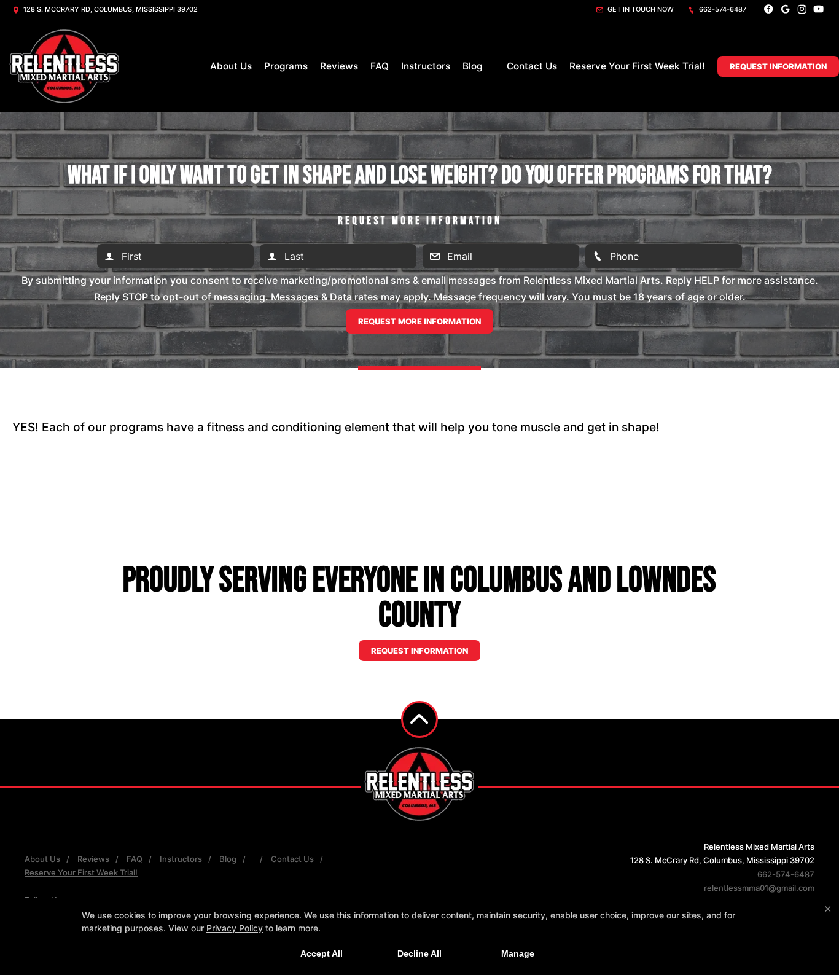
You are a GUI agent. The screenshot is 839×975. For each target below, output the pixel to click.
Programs (286, 66)
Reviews (339, 66)
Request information (419, 651)
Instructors (425, 66)
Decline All (419, 953)
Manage (517, 953)
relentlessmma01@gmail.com (759, 888)
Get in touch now (640, 9)
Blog (472, 66)
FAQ (379, 66)
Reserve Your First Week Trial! (637, 66)
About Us (231, 66)
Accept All (321, 953)
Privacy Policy (234, 928)
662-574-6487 (721, 9)
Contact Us (532, 66)
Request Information (778, 66)
